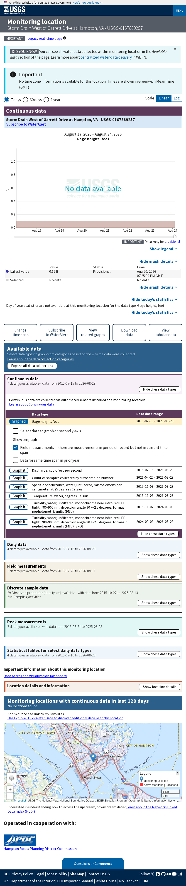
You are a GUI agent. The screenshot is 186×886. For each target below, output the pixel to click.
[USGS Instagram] (179, 875)
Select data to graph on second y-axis (50, 430)
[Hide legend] (177, 773)
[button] (93, 757)
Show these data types (159, 554)
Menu (179, 10)
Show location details (159, 686)
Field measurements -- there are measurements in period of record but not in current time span (94, 450)
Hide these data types (159, 389)
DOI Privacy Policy (18, 873)
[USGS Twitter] (152, 875)
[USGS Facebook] (158, 875)
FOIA (144, 881)
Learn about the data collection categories (40, 359)
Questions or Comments (93, 863)
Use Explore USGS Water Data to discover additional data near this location (65, 718)
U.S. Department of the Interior (29, 881)
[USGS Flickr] (168, 875)
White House (106, 881)
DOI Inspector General (75, 881)
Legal (39, 873)
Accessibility (57, 873)
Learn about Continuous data (31, 404)
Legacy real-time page (45, 38)
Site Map (77, 873)
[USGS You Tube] (174, 875)
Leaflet (21, 800)
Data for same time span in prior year (49, 460)
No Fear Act (128, 881)
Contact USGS (98, 873)
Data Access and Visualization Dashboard (35, 675)
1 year (55, 99)
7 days (16, 99)
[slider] (174, 236)
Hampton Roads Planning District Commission (40, 848)
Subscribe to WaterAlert (26, 124)
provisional (172, 242)
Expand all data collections (32, 365)
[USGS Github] (163, 875)
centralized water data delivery (106, 57)
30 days (36, 99)
